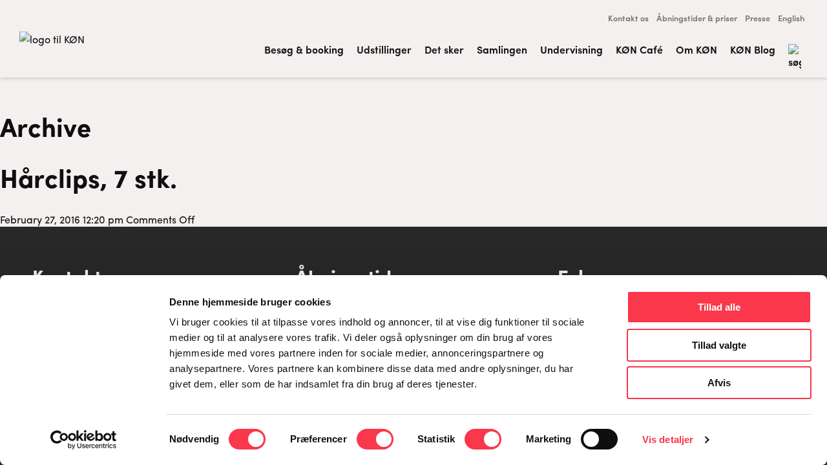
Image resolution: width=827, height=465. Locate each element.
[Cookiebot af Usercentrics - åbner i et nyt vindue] (83, 440)
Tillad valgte (719, 345)
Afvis (719, 382)
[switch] (375, 439)
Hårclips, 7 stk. (88, 177)
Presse (757, 18)
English (791, 18)
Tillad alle (719, 307)
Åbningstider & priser (696, 18)
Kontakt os (628, 18)
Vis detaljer (667, 439)
